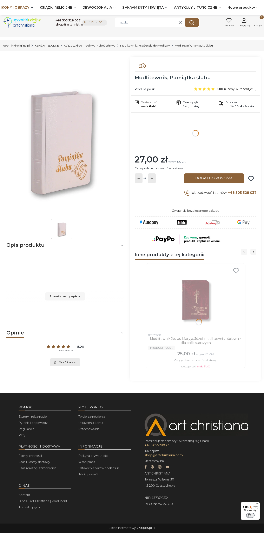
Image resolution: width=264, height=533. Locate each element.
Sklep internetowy (131, 528)
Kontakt (24, 495)
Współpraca (86, 462)
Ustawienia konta (90, 423)
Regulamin (26, 429)
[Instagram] (159, 467)
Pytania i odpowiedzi (33, 423)
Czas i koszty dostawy (34, 462)
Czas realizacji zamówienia (37, 468)
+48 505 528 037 (242, 193)
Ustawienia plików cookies (97, 468)
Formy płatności (30, 456)
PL (85, 22)
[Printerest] (152, 467)
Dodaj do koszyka (213, 178)
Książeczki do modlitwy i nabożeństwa (89, 45)
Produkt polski (145, 89)
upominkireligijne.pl (16, 45)
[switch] (250, 515)
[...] (61, 138)
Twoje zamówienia (91, 416)
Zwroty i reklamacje (33, 416)
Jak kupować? (88, 474)
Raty (22, 435)
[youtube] (167, 467)
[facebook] (146, 467)
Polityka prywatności (93, 456)
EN (92, 22)
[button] (192, 22)
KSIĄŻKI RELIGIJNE (47, 45)
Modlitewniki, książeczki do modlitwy (145, 45)
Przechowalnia (88, 429)
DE (100, 22)
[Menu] (257, 504)
